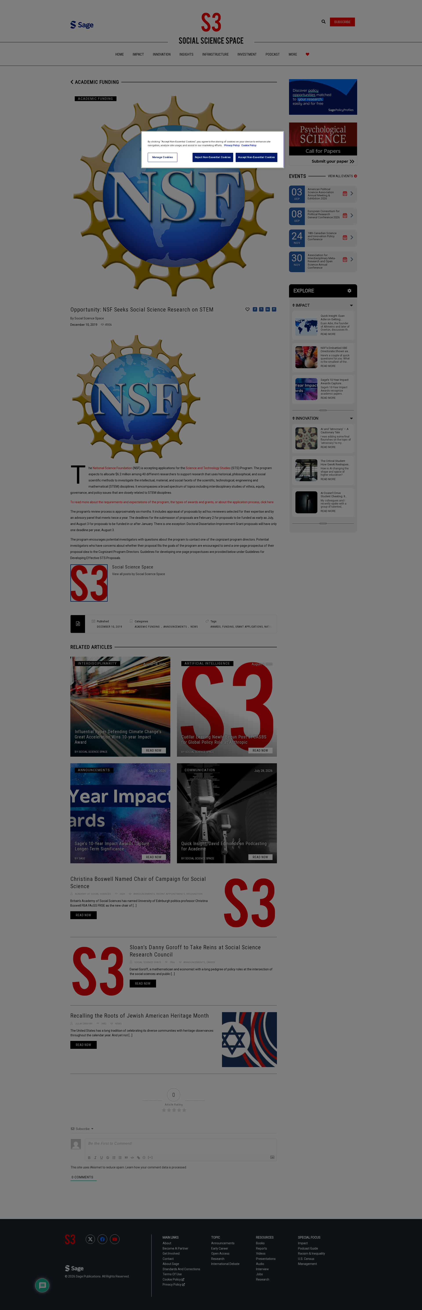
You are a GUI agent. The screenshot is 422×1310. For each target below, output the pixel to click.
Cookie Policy (248, 145)
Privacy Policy (232, 145)
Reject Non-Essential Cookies (213, 157)
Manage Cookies (162, 157)
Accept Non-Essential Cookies (256, 157)
